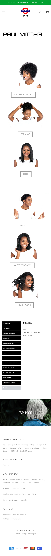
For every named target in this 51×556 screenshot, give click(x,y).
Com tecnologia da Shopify (25, 533)
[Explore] (40, 12)
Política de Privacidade (12, 518)
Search (5, 465)
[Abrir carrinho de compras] (47, 12)
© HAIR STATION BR (25, 530)
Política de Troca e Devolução (14, 514)
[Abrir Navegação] (3, 12)
